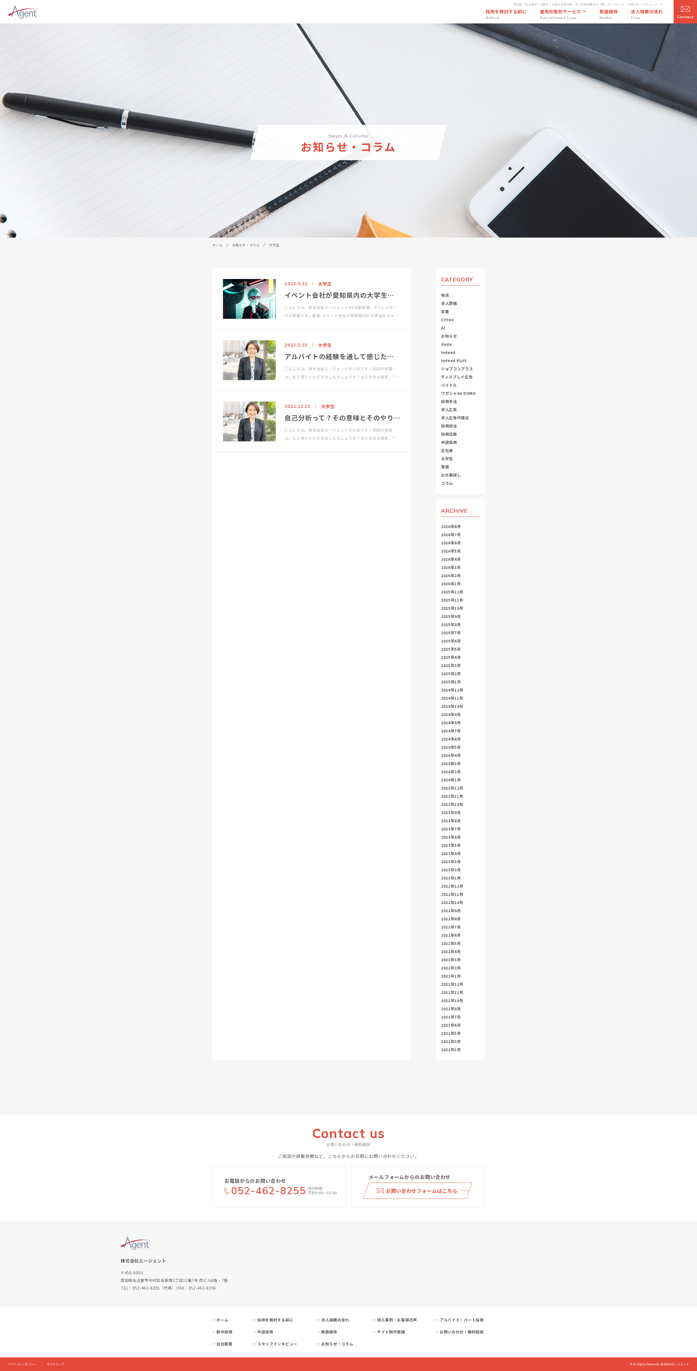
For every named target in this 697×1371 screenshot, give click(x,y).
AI (443, 327)
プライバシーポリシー (22, 1364)
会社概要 (224, 1343)
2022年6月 (451, 935)
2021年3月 (451, 1041)
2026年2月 (451, 575)
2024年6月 (451, 739)
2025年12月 (452, 591)
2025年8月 (451, 624)
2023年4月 (451, 853)
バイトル (449, 385)
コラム (447, 483)
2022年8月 (451, 918)
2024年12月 (452, 690)
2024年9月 (451, 714)
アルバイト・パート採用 (462, 1319)
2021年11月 (452, 992)
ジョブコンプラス (457, 368)
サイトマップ (55, 1364)
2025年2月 (451, 673)
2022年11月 (452, 894)
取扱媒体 (329, 1331)
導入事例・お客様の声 (397, 1319)
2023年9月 (451, 812)
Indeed (448, 352)
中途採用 (449, 442)
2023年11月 (452, 796)
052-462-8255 (268, 1190)
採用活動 (449, 434)
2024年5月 (451, 747)
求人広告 (449, 409)
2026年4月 (451, 559)
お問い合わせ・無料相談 (462, 1331)
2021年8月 (451, 1008)
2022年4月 (451, 951)
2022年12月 (452, 886)
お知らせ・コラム (246, 244)
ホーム (217, 244)
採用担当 (449, 426)
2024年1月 (451, 779)
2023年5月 (451, 845)
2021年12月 (452, 984)
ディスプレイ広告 (457, 377)
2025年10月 (452, 608)
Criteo (447, 319)
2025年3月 (451, 665)
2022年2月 (451, 967)
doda (446, 344)
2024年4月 (451, 755)
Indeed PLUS (454, 360)
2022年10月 (452, 902)
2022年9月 (451, 910)
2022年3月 (451, 959)
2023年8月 (451, 820)
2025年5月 (451, 649)
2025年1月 (451, 681)
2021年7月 (451, 1017)
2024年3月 (451, 763)
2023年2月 (451, 869)
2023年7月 (451, 829)
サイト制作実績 (391, 1331)
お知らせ (449, 336)
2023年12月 (452, 788)
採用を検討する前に (275, 1319)
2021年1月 (451, 1049)
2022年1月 (451, 976)
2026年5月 (451, 551)
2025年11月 (452, 600)
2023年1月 (451, 878)
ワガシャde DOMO (458, 393)
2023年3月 (451, 861)
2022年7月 (451, 927)
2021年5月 (451, 1033)
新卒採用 (224, 1331)
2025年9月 (451, 616)
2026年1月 (451, 583)
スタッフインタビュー (277, 1343)
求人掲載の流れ (335, 1319)
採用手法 (449, 401)
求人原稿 (449, 303)
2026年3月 (451, 567)
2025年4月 (451, 657)
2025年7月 (451, 632)
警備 (445, 466)
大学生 (447, 458)
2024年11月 (452, 698)
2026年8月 (451, 526)
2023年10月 (452, 804)
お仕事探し (451, 475)
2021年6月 (451, 1025)
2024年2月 (451, 771)
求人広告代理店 (455, 417)
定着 (445, 311)
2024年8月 (451, 722)
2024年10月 (452, 706)
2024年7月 (451, 730)
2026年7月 (451, 534)
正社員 (447, 450)
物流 (445, 295)
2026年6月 (451, 542)
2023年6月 (451, 837)
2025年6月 (451, 641)
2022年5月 (451, 943)
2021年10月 (452, 1000)
